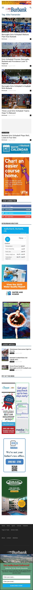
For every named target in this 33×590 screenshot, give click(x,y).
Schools (19, 511)
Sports (13, 511)
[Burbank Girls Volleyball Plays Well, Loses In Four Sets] (16, 126)
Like (12, 207)
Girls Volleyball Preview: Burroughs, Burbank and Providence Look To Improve (15, 61)
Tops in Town (5, 515)
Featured (25, 511)
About (3, 523)
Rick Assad (4, 39)
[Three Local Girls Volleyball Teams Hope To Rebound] (16, 101)
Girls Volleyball (5, 31)
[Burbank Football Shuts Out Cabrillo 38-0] (5, 344)
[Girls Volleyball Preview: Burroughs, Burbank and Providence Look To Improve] (16, 49)
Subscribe (27, 216)
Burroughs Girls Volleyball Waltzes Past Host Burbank (15, 36)
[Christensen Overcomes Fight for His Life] (5, 338)
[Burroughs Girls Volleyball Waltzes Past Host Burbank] (16, 25)
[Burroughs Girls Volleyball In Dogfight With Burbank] (16, 76)
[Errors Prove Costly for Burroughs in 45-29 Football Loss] (5, 352)
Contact (9, 523)
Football (12, 338)
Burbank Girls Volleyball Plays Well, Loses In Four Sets (15, 136)
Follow (28, 209)
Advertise (15, 523)
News (8, 511)
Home (3, 511)
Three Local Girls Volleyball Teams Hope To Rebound (15, 112)
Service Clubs (14, 515)
